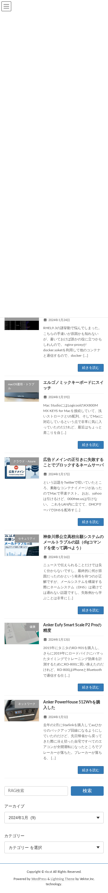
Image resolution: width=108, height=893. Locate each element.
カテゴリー (14, 836)
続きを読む (90, 367)
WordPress (39, 879)
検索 (87, 791)
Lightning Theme (63, 879)
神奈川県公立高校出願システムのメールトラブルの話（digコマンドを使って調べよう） (73, 542)
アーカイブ (14, 806)
